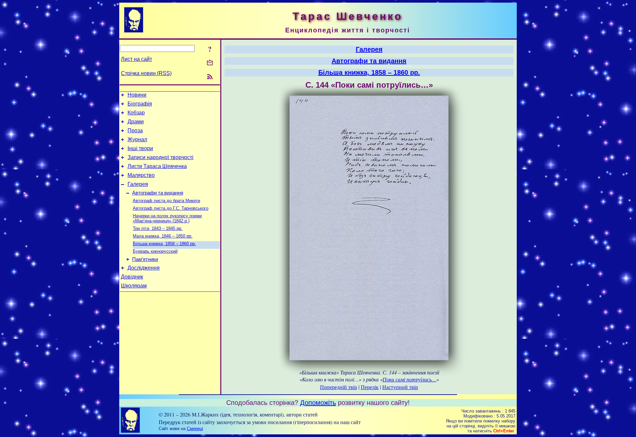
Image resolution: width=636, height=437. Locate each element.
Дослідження (144, 268)
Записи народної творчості (160, 157)
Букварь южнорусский (155, 251)
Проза (135, 130)
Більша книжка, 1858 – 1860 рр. (164, 243)
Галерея (138, 184)
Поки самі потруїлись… (409, 379)
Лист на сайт (136, 59)
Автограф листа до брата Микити (166, 200)
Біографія (140, 104)
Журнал (137, 139)
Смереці (195, 428)
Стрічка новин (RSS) (146, 73)
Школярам (134, 285)
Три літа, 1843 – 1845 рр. (158, 228)
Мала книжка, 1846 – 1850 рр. (162, 236)
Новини (137, 95)
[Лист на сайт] (210, 63)
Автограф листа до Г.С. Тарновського (170, 208)
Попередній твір (338, 386)
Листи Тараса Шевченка (157, 166)
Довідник (132, 277)
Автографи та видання (157, 193)
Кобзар (136, 112)
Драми (136, 121)
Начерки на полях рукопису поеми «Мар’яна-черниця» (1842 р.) (167, 218)
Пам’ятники (145, 259)
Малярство (141, 175)
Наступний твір (400, 386)
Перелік (370, 386)
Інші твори (140, 148)
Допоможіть (318, 402)
